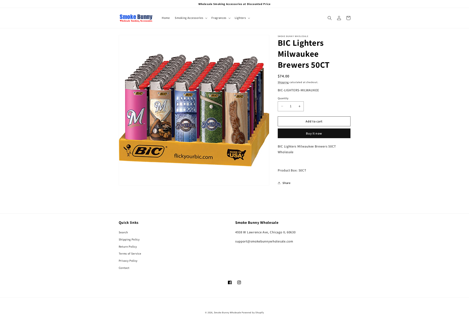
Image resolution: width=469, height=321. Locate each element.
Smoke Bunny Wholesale (227, 312)
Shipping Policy (129, 239)
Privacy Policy (128, 261)
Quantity (283, 98)
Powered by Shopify (253, 312)
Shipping (283, 82)
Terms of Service (130, 253)
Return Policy (128, 247)
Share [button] (286, 183)
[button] (190, 18)
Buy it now (314, 133)
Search (123, 232)
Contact (124, 268)
